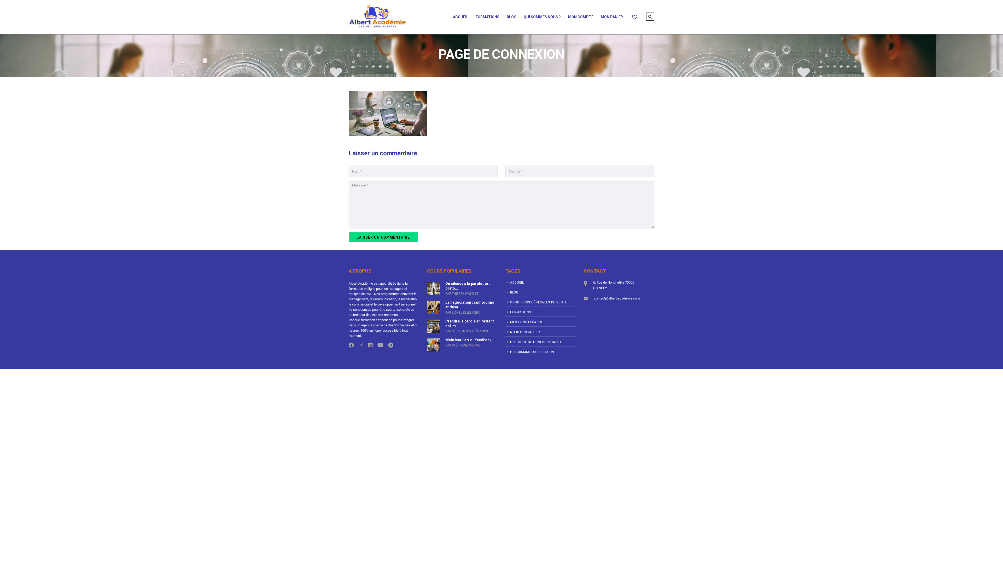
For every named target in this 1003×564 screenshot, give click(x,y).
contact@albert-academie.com (617, 298)
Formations (487, 17)
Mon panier (612, 17)
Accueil (460, 17)
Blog (511, 17)
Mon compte (580, 17)
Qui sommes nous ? (542, 17)
